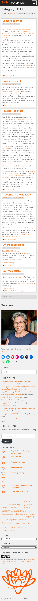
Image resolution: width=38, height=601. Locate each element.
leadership (23, 514)
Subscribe (7, 441)
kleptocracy (10, 514)
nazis (3, 517)
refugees (26, 519)
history (29, 511)
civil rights (12, 504)
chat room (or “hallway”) (26, 228)
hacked (21, 510)
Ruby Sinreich (18, 3)
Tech (12, 76)
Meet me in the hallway (16, 194)
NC (6, 517)
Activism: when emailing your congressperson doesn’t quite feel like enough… (18, 33)
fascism (5, 510)
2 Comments (16, 114)
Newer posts (7, 297)
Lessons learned (12, 20)
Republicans (8, 523)
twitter (20, 527)
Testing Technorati (13, 110)
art (9, 502)
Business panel (11, 81)
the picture (21, 166)
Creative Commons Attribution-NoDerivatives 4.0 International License (18, 561)
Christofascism (5, 504)
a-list (32, 151)
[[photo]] (10, 251)
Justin (8, 257)
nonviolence (15, 517)
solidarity (3, 528)
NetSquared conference (25, 284)
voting (26, 528)
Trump (12, 527)
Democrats (29, 504)
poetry (8, 519)
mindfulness (30, 514)
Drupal (23, 507)
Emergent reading (13, 244)
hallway (27, 66)
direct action (6, 507)
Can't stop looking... (18, 473)
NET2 (5, 76)
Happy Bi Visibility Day (9, 403)
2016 (2, 502)
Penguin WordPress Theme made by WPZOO (15, 599)
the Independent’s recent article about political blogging (17, 164)
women (10, 530)
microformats (6, 148)
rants (9, 76)
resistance (22, 523)
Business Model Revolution (11, 92)
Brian (20, 255)
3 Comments (16, 84)
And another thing (17, 467)
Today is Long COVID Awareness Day (14, 414)
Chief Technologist (24, 119)
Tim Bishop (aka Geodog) (10, 27)
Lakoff (17, 514)
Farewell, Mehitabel (18, 462)
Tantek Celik (6, 119)
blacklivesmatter (21, 502)
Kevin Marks (13, 173)
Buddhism (29, 502)
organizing (30, 517)
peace (2, 519)
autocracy (13, 502)
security (31, 524)
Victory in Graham (7, 400)
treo (8, 528)
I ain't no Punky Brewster (20, 491)
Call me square (11, 270)
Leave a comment (18, 197)
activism (6, 502)
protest (14, 519)
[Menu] (34, 2)
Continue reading (9, 73)
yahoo (14, 530)
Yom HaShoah (6, 406)
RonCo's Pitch (16, 457)
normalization (22, 517)
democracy (20, 504)
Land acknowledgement (10, 397)
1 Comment (16, 24)
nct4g (9, 517)
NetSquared (14, 14)
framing (14, 511)
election (28, 507)
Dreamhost (16, 507)
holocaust (4, 514)
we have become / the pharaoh (13, 419)
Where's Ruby (12, 239)
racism (21, 520)
